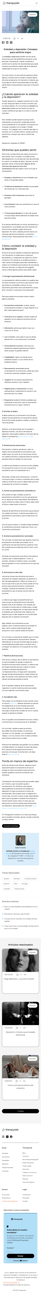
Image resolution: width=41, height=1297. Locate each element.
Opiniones (25, 1169)
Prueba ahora (6, 1198)
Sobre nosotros (27, 1176)
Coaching (5, 1171)
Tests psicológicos (28, 1182)
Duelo (15, 884)
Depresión (6, 884)
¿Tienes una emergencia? (10, 1201)
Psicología (25, 884)
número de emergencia (11, 1282)
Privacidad (25, 1198)
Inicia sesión (6, 1195)
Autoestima (16, 878)
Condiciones (26, 1195)
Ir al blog (20, 1111)
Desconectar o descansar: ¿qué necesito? (17, 914)
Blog (23, 1153)
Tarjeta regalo (26, 1166)
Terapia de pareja (7, 1167)
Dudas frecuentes (28, 1163)
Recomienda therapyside (30, 1159)
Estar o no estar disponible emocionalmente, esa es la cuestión (21, 908)
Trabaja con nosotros (29, 1172)
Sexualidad (7, 889)
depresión (13, 703)
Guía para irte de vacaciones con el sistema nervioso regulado (20, 920)
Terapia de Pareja (19, 889)
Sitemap (25, 1179)
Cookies (25, 1201)
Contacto (25, 1156)
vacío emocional (13, 754)
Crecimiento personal (30, 878)
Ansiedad (6, 878)
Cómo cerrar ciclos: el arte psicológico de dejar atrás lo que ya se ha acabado (21, 927)
